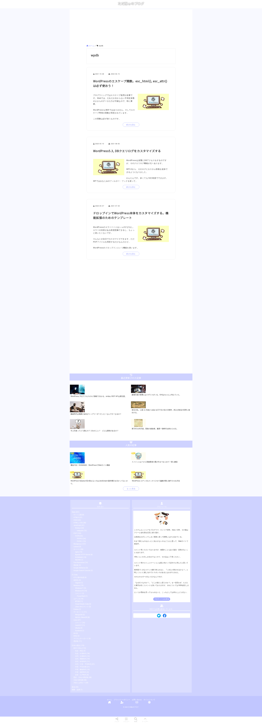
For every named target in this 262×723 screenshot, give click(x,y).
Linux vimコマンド (82, 607)
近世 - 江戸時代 (80, 675)
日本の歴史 (76, 645)
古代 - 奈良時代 (80, 661)
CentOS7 (78, 625)
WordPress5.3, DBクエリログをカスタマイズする (127, 151)
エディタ (76, 599)
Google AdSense (79, 568)
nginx (77, 552)
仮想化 (75, 580)
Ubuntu (77, 628)
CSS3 (75, 520)
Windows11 (79, 588)
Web (73, 512)
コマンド (78, 593)
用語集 (75, 565)
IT (72, 575)
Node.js (78, 528)
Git (74, 633)
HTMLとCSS (78, 523)
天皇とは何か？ (79, 683)
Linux (75, 620)
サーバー (76, 549)
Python (75, 609)
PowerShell (81, 596)
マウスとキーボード (80, 638)
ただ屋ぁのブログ (131, 3)
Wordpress (77, 544)
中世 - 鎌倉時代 (80, 669)
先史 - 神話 (79, 651)
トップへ (145, 721)
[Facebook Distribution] (164, 616)
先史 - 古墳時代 (80, 653)
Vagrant (78, 583)
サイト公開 (77, 515)
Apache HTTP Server (82, 555)
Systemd (78, 631)
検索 (135, 721)
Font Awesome (78, 562)
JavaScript (77, 525)
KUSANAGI (79, 557)
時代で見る (77, 648)
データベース (78, 612)
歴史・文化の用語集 (80, 677)
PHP (75, 533)
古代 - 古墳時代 (80, 656)
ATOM (77, 601)
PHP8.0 (79, 539)
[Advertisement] (131, 27)
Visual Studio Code (82, 604)
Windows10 (79, 591)
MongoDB (78, 615)
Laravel (76, 547)
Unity (75, 636)
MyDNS (78, 560)
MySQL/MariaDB (81, 617)
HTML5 (76, 517)
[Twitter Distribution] (159, 616)
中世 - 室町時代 (80, 672)
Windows (76, 585)
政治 (73, 687)
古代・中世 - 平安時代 (83, 664)
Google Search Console (81, 570)
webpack (80, 531)
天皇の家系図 (78, 680)
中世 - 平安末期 (80, 667)
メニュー (126, 721)
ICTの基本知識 (78, 577)
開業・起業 (76, 690)
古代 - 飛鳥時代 (80, 659)
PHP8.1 (79, 541)
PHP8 (77, 536)
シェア (117, 721)
